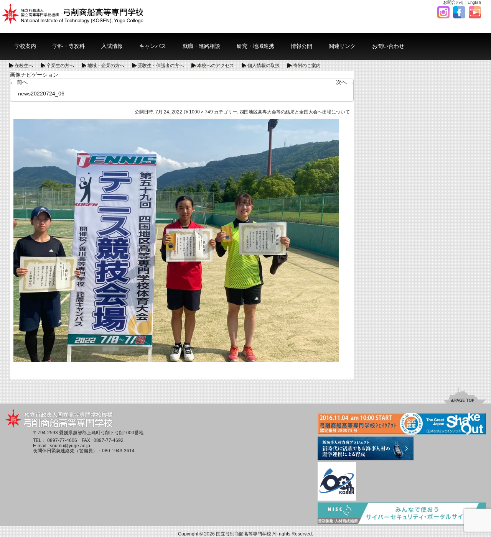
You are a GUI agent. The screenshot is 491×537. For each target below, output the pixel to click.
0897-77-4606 (62, 440)
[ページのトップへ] (465, 395)
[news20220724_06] (176, 240)
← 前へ (19, 82)
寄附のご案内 (307, 65)
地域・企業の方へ (105, 65)
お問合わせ (453, 2)
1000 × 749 (201, 112)
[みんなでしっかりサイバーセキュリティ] (402, 514)
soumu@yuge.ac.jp (70, 445)
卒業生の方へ (60, 65)
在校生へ (24, 65)
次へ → (345, 82)
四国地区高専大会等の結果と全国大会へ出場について (294, 112)
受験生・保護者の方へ (161, 65)
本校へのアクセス (215, 65)
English (474, 2)
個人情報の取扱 (263, 65)
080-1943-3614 (118, 450)
